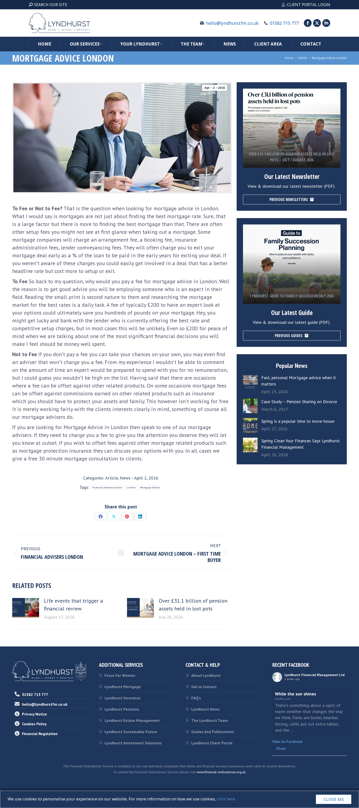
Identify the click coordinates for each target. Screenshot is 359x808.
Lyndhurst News (205, 709)
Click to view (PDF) (292, 142)
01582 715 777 (284, 23)
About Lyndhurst (206, 675)
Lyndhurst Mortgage (123, 686)
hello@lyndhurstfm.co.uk (232, 23)
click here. (226, 799)
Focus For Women (120, 675)
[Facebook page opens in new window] (308, 23)
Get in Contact (204, 686)
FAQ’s (196, 697)
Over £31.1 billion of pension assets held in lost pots (193, 604)
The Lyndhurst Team (209, 720)
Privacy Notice (34, 714)
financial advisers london (107, 487)
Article (111, 478)
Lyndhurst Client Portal (211, 742)
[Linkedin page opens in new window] (326, 23)
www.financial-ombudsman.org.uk (221, 772)
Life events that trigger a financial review (73, 604)
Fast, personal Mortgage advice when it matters (298, 381)
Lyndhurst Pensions (122, 709)
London (131, 487)
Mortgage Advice (150, 487)
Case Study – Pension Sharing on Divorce (299, 401)
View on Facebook (287, 741)
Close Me (333, 799)
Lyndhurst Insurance (122, 697)
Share (281, 748)
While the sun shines (295, 694)
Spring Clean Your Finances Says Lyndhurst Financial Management (300, 444)
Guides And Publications (212, 731)
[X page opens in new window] (317, 23)
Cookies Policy (34, 723)
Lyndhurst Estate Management (132, 720)
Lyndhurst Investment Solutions (133, 742)
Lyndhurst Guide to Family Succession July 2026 (292, 296)
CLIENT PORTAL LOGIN (308, 4)
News (125, 478)
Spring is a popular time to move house (297, 421)
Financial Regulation (40, 733)
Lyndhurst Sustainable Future (131, 731)
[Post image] (25, 608)
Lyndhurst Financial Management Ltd (315, 675)
